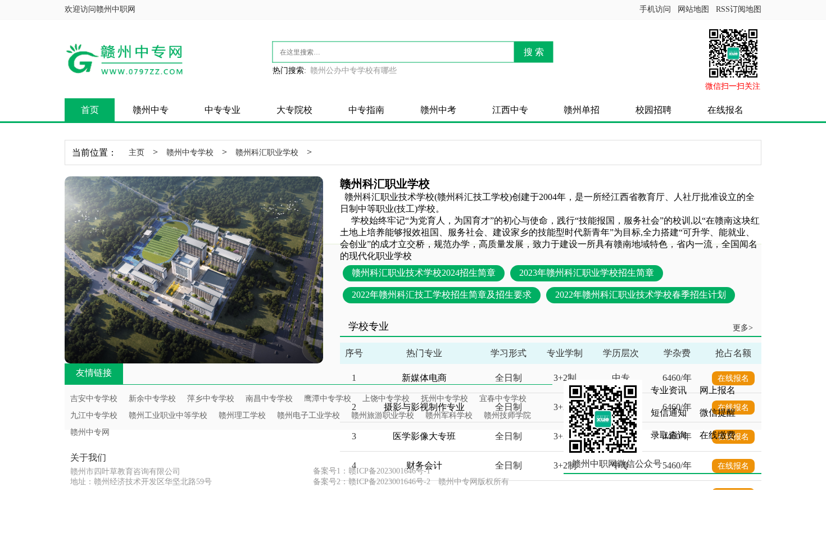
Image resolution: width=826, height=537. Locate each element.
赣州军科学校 (449, 415)
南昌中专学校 (269, 398)
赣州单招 (582, 110)
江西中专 (510, 110)
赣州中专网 (90, 432)
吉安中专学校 (93, 398)
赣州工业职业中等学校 (168, 415)
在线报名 (725, 110)
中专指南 (366, 110)
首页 (90, 110)
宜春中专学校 (503, 398)
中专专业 (222, 110)
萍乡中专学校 (210, 398)
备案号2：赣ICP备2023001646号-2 (371, 481)
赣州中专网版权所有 (473, 481)
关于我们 (88, 457)
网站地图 (693, 9)
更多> (743, 328)
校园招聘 (653, 110)
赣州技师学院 (507, 415)
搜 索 (534, 52)
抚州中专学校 (444, 398)
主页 (136, 152)
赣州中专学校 (190, 152)
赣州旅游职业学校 (382, 415)
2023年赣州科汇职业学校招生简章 (586, 272)
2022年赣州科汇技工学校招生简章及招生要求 (442, 294)
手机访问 (655, 9)
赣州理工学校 (242, 415)
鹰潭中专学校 (327, 398)
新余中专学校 (152, 398)
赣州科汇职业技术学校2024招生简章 (424, 272)
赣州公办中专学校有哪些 (353, 70)
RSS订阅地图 (738, 9)
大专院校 (294, 110)
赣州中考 (438, 110)
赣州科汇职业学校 (266, 152)
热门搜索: (289, 70)
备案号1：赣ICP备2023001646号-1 (371, 471)
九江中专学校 (93, 415)
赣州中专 (151, 110)
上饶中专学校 (386, 398)
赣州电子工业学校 (308, 415)
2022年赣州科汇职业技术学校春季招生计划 (640, 294)
